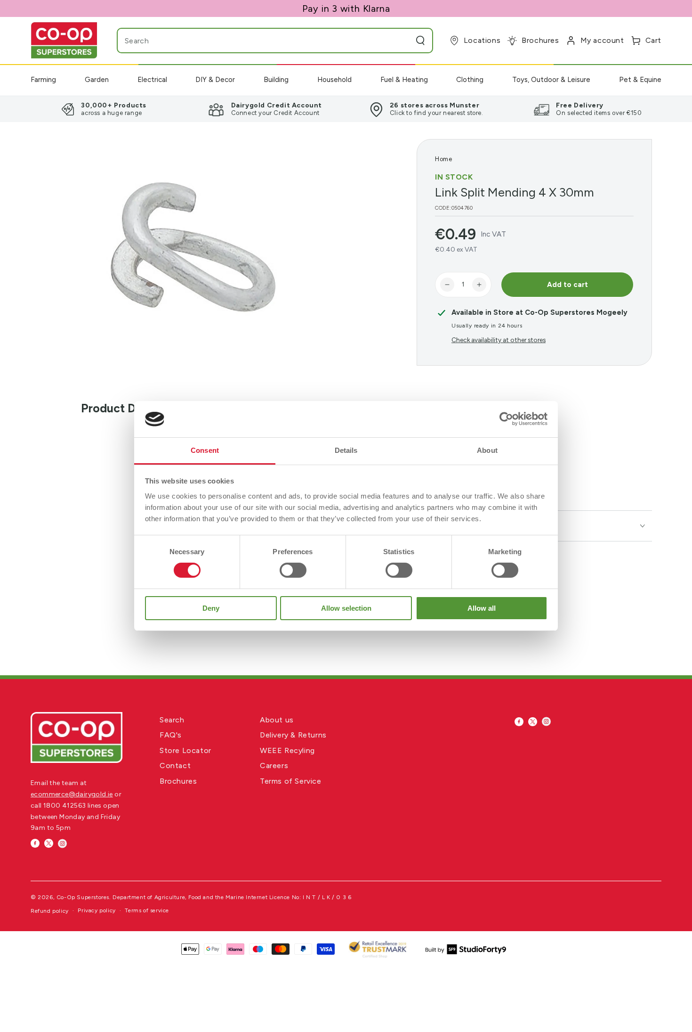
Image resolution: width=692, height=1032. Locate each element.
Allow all (481, 608)
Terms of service (147, 910)
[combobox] (256, 40)
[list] (346, 109)
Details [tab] (346, 450)
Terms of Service (291, 781)
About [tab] (487, 450)
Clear (401, 40)
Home (443, 159)
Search (172, 719)
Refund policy (50, 911)
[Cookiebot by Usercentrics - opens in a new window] (506, 419)
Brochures (178, 781)
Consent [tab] (205, 450)
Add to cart (567, 284)
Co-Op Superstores (82, 897)
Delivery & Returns (293, 734)
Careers (274, 765)
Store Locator (185, 750)
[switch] (293, 570)
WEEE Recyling (287, 750)
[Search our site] (420, 40)
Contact (175, 765)
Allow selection (346, 608)
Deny (210, 608)
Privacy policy (96, 910)
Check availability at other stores (498, 340)
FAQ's (171, 734)
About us (277, 719)
